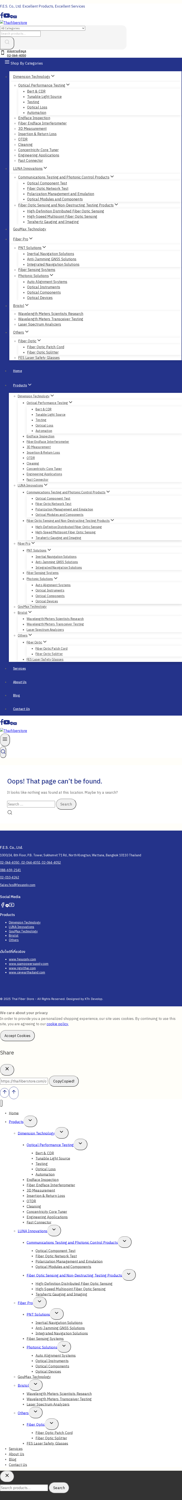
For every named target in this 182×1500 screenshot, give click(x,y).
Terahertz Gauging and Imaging (53, 222)
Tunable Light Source (44, 96)
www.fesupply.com (22, 959)
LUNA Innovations (21, 927)
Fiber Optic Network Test (47, 188)
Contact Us (21, 709)
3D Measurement (32, 128)
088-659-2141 (10, 870)
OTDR (23, 139)
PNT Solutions (38, 1314)
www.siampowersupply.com (29, 964)
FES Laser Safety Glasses (39, 357)
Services (19, 669)
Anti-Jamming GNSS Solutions (51, 259)
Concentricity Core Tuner (38, 150)
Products (16, 1121)
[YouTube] (7, 17)
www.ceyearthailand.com (27, 972)
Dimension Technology (25, 922)
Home (17, 371)
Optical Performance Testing (50, 1144)
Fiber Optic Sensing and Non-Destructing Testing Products (74, 1275)
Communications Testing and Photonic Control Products (72, 1242)
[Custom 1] (11, 17)
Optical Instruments (43, 287)
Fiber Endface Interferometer (42, 123)
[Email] (15, 17)
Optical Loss (37, 107)
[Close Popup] (7, 1070)
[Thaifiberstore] (13, 22)
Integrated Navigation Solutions (53, 264)
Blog (16, 695)
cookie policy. (58, 1024)
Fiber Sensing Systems (36, 269)
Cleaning (25, 144)
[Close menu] (1, 1103)
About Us (20, 682)
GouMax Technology (29, 229)
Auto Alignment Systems (47, 281)
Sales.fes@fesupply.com (17, 885)
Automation (36, 112)
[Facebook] (2, 17)
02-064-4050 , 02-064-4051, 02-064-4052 (30, 863)
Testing (33, 102)
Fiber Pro (25, 1302)
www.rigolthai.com (22, 968)
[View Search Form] (3, 752)
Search (59, 1488)
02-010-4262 (9, 877)
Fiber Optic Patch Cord (45, 347)
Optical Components (44, 292)
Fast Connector (30, 160)
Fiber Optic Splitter (43, 352)
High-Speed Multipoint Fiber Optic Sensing (62, 216)
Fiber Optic (36, 1424)
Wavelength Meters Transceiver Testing (50, 319)
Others (14, 940)
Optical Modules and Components (55, 199)
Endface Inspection (34, 118)
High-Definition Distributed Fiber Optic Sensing (65, 211)
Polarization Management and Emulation (60, 194)
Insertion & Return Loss (37, 134)
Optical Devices (40, 297)
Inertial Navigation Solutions (50, 253)
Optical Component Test (47, 183)
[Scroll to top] (4, 1092)
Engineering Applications (38, 155)
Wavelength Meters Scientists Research (50, 313)
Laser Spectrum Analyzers (39, 324)
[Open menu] (5, 739)
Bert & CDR (36, 91)
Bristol (13, 936)
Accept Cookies (17, 1035)
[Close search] (7, 1476)
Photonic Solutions (42, 1347)
